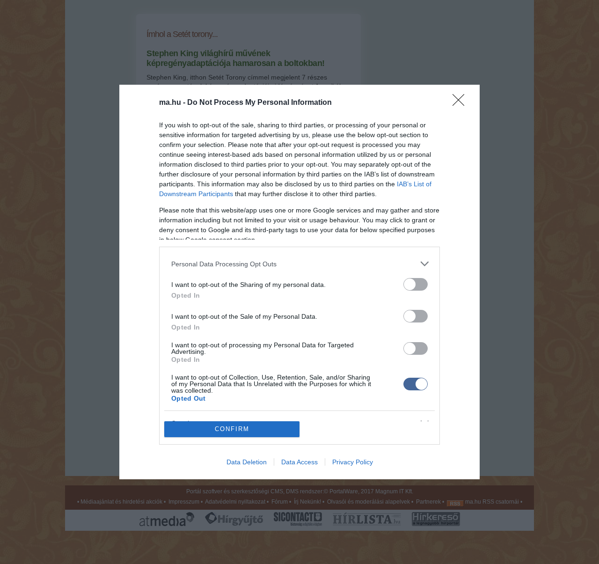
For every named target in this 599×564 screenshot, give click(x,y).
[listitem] (299, 264)
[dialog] (299, 282)
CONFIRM (232, 428)
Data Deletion (246, 462)
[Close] (461, 103)
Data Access (299, 462)
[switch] (415, 284)
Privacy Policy (352, 462)
